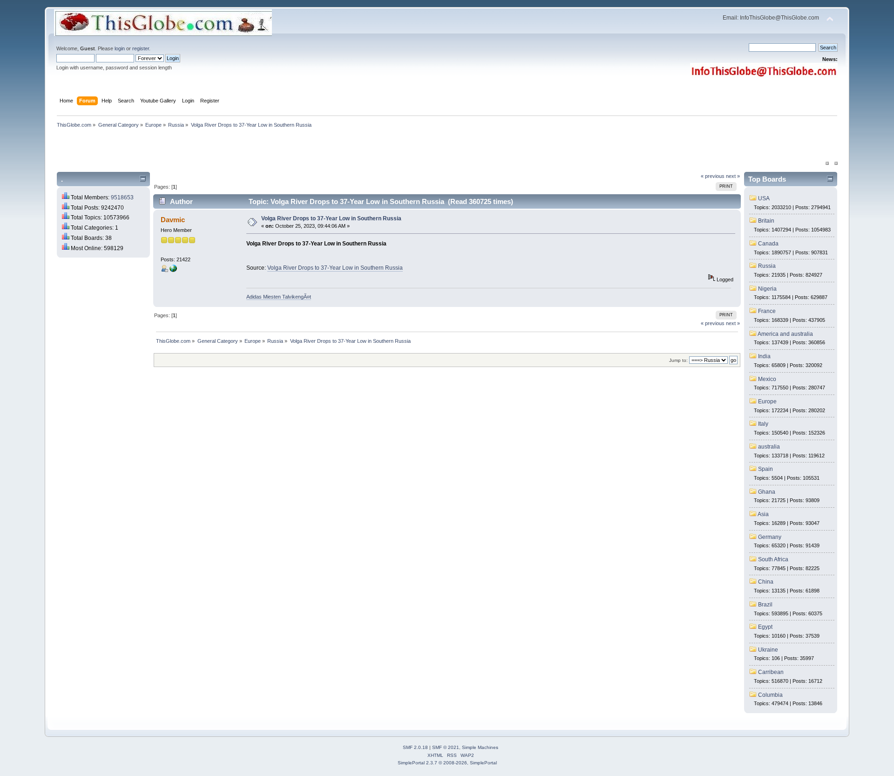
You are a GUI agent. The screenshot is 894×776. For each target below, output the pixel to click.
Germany (769, 537)
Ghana (766, 492)
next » (733, 176)
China (765, 582)
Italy (763, 424)
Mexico (767, 379)
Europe (767, 401)
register (140, 48)
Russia (767, 266)
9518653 (122, 197)
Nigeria (767, 289)
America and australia (785, 334)
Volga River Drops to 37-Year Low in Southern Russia (331, 218)
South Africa (773, 559)
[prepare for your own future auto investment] (173, 270)
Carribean (771, 672)
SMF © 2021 (445, 747)
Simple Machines (480, 747)
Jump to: (678, 360)
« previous (713, 176)
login (120, 48)
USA (764, 198)
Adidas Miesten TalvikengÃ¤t (278, 297)
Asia (763, 514)
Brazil (765, 604)
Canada (768, 243)
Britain (766, 221)
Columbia (770, 695)
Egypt (765, 627)
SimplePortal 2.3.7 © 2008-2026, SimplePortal (447, 762)
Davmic (173, 220)
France (767, 311)
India (764, 356)
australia (769, 446)
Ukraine (768, 650)
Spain (765, 469)
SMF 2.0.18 (415, 747)
